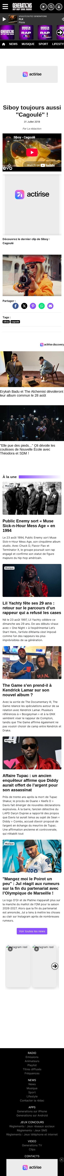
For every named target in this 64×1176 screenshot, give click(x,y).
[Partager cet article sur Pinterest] (32, 307)
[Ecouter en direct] (43, 6)
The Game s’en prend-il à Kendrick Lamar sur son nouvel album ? (27, 690)
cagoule (15, 321)
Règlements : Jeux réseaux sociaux (32, 1126)
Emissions (32, 1057)
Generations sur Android (32, 1115)
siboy (6, 321)
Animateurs (32, 1061)
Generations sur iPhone (32, 1111)
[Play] (5, 19)
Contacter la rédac (32, 1100)
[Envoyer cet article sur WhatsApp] (41, 307)
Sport (43, 44)
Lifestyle (32, 1096)
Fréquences (32, 1073)
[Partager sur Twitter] (23, 307)
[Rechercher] (51, 6)
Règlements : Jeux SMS (32, 1130)
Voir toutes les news (32, 931)
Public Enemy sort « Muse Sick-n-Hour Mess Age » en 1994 (29, 526)
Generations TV (32, 1145)
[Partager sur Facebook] (15, 307)
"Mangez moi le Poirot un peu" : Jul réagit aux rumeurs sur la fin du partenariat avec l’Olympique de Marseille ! (31, 886)
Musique (28, 44)
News (13, 44)
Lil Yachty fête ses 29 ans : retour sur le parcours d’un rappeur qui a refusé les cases (32, 608)
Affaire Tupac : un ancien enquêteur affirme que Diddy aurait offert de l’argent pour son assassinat (30, 782)
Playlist (32, 1065)
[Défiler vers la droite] (54, 966)
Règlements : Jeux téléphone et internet (32, 1134)
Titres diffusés (32, 1069)
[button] (18, 966)
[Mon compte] (58, 6)
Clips (32, 1149)
